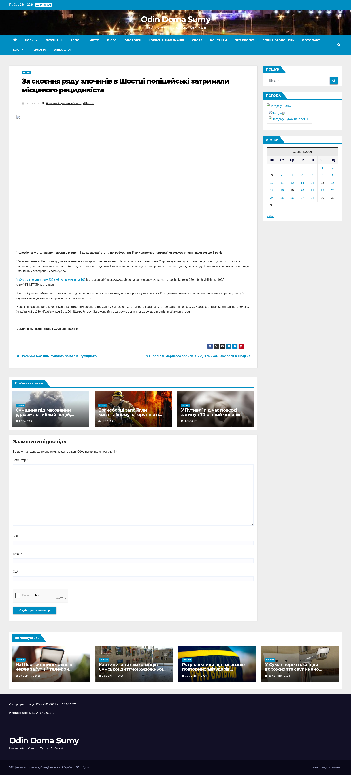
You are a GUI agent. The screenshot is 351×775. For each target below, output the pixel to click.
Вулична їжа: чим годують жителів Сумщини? (58, 356)
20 (302, 190)
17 (271, 190)
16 (332, 182)
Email (17, 553)
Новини (31, 40)
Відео (112, 40)
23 (332, 190)
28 (312, 197)
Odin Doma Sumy (175, 19)
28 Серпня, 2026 (30, 675)
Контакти (218, 40)
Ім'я (16, 535)
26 (292, 197)
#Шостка (88, 103)
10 (271, 182)
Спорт (197, 40)
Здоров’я (133, 40)
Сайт (16, 571)
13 (302, 182)
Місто (94, 40)
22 (322, 190)
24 (271, 197)
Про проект (244, 40)
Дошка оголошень (278, 40)
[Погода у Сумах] (279, 106)
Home (315, 767)
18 (282, 190)
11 (282, 182)
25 (282, 197)
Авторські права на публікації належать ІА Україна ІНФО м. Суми (52, 767)
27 (302, 197)
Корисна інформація (166, 40)
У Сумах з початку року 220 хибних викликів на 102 (51, 279)
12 (292, 182)
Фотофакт (311, 40)
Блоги (18, 49)
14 (312, 182)
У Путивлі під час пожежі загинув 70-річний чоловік (210, 412)
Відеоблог (63, 49)
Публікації (54, 40)
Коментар (20, 460)
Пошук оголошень (330, 767)
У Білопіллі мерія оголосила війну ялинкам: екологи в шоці (196, 356)
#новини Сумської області (63, 103)
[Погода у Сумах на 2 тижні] (288, 118)
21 (312, 190)
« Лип (270, 216)
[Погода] (277, 113)
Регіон (76, 40)
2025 (12, 767)
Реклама (39, 49)
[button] (338, 44)
